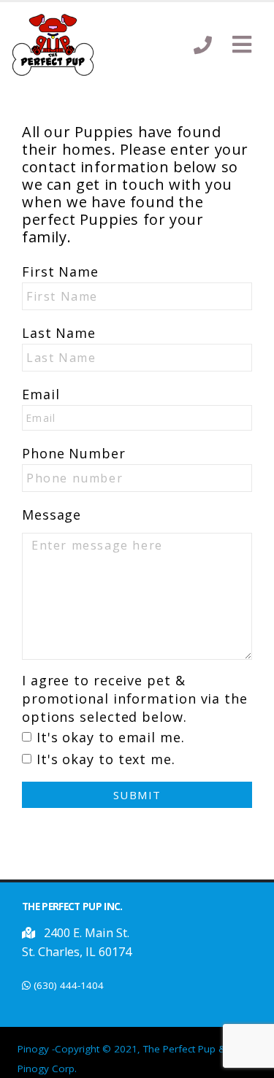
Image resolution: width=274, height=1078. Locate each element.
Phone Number (74, 453)
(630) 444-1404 (69, 985)
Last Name (59, 333)
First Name (60, 271)
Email (41, 394)
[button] (242, 45)
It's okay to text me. (106, 759)
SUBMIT (137, 795)
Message (51, 515)
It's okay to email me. (111, 737)
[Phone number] (203, 45)
